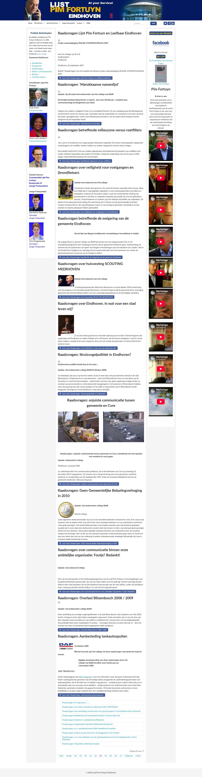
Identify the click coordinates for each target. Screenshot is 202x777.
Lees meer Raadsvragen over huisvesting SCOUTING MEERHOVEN (87, 297)
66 (116, 756)
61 (91, 756)
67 (121, 756)
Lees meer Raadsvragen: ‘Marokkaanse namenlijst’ (80, 124)
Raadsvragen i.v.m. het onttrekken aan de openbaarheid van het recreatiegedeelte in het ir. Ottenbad (99, 738)
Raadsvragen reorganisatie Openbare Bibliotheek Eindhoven (87, 724)
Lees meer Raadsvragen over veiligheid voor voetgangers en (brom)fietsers (89, 212)
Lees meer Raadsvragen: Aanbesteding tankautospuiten (82, 695)
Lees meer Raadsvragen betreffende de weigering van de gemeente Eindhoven (91, 257)
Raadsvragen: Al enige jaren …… (76, 703)
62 (96, 756)
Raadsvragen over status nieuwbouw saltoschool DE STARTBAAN (90, 707)
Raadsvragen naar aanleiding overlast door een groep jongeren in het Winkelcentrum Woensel (101, 711)
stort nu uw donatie (161, 33)
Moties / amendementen (42, 72)
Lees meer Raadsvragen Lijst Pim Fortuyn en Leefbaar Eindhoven (86, 78)
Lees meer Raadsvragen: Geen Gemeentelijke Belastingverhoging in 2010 (89, 543)
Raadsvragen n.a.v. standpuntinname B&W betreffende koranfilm (89, 729)
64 (106, 756)
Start (61, 756)
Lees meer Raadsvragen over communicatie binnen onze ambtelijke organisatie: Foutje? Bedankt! (98, 591)
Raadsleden (37, 63)
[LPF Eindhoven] (94, 10)
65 (111, 756)
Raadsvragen (37, 69)
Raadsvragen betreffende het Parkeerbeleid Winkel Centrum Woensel (91, 716)
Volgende (129, 756)
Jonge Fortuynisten (37, 218)
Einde (138, 756)
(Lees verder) (42, 54)
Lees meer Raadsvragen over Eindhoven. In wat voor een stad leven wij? (88, 348)
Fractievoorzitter (35, 110)
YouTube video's (39, 77)
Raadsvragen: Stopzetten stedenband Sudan (80, 744)
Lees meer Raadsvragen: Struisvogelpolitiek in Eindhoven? (83, 394)
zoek (153, 23)
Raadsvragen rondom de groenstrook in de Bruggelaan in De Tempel (90, 733)
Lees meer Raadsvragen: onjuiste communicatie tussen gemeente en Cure (89, 484)
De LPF (161, 56)
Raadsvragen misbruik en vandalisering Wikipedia (83, 720)
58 (75, 756)
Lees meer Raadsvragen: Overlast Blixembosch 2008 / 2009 (84, 630)
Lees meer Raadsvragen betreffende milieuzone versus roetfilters (85, 161)
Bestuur (35, 74)
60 (86, 756)
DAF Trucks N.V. (86, 677)
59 (80, 756)
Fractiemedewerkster (38, 141)
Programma (37, 66)
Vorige (69, 756)
